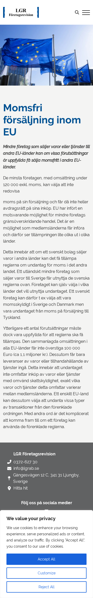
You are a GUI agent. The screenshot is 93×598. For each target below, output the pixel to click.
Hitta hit (20, 488)
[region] (46, 554)
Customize (47, 573)
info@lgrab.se (26, 468)
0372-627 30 (25, 462)
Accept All (46, 559)
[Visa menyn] (86, 12)
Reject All (46, 587)
